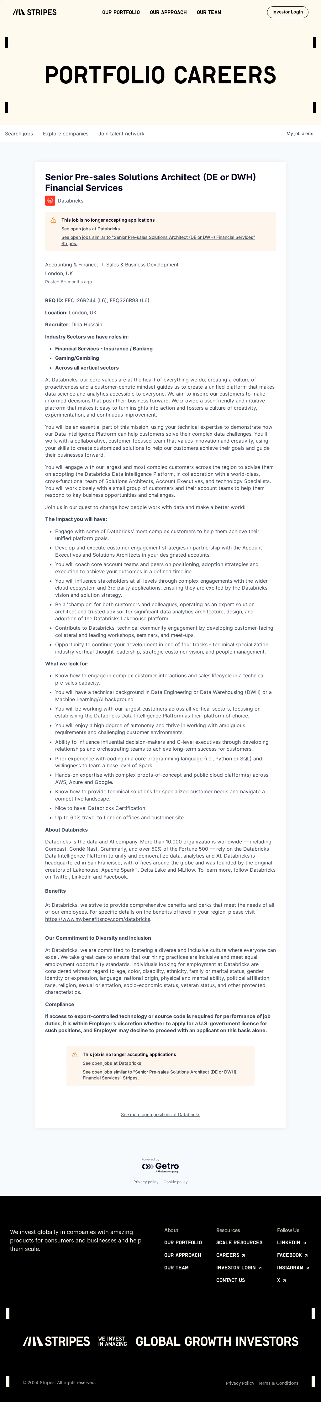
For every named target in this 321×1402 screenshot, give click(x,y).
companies (65, 133)
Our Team (209, 12)
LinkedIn (82, 877)
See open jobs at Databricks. (91, 228)
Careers (228, 1255)
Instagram (291, 1267)
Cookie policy (176, 1181)
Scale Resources (239, 1242)
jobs (19, 133)
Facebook (115, 877)
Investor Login (290, 12)
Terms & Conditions (278, 1383)
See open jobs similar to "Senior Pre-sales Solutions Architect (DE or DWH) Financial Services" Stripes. (158, 240)
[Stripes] (34, 12)
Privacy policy (146, 1181)
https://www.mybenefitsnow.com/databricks (97, 919)
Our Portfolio (121, 12)
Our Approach (168, 12)
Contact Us (230, 1280)
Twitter (61, 877)
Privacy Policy (240, 1383)
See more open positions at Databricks (160, 1114)
